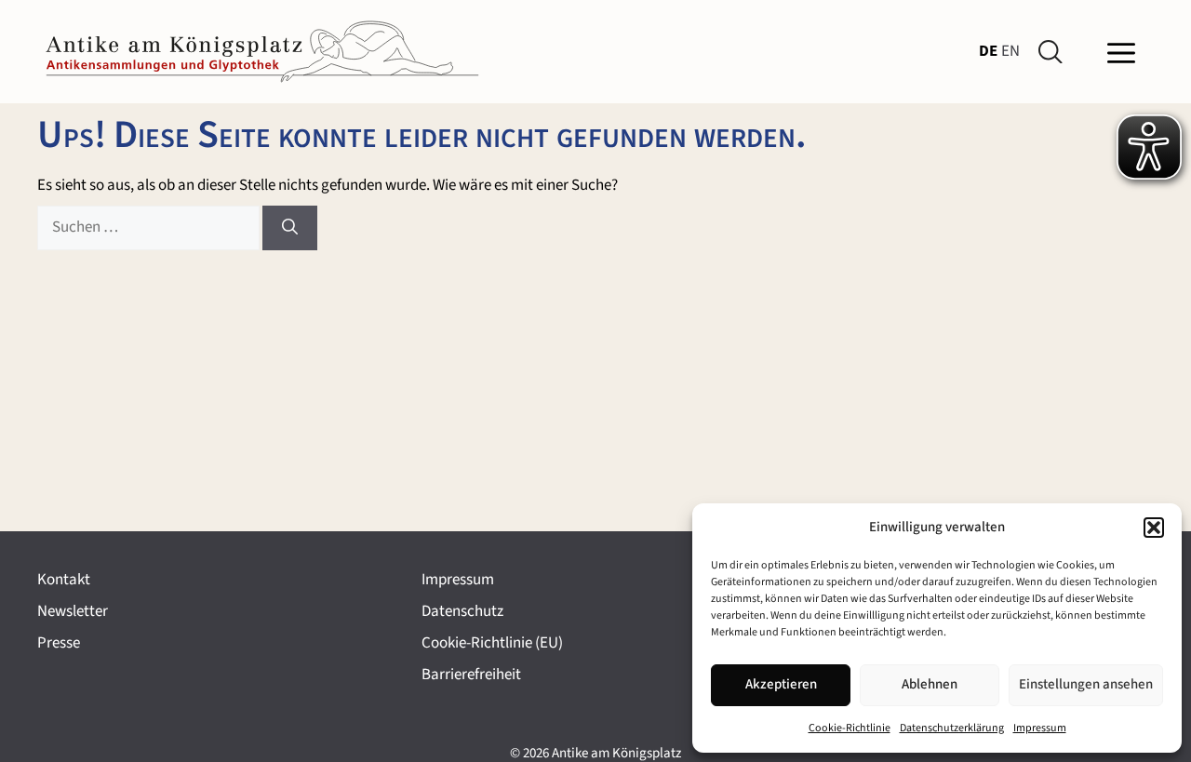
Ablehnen (929, 684)
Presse (58, 643)
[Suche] (1054, 52)
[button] (1153, 527)
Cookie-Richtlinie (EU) (492, 643)
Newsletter (72, 611)
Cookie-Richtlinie (849, 728)
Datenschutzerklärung (952, 728)
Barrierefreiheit (471, 674)
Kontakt (63, 579)
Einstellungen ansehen (1086, 684)
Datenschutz (462, 611)
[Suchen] (289, 228)
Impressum (1039, 728)
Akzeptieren (781, 684)
